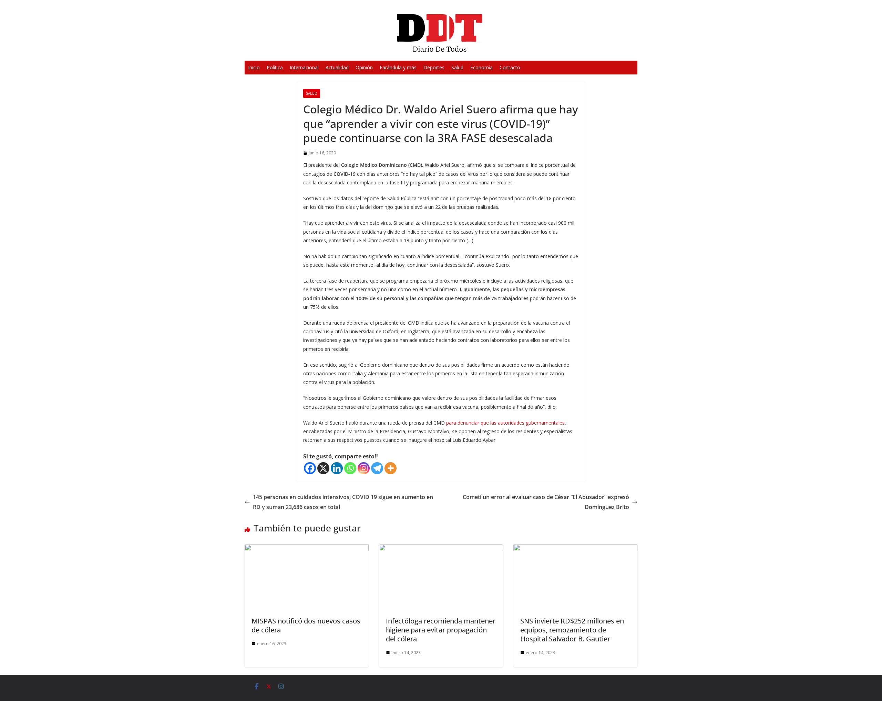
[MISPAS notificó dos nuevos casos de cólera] (307, 549)
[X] (323, 468)
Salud (457, 67)
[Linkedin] (337, 468)
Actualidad (337, 67)
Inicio (254, 67)
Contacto (510, 67)
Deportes (433, 67)
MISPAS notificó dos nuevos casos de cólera (306, 625)
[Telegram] (377, 468)
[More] (390, 468)
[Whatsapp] (350, 468)
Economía (481, 67)
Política (275, 67)
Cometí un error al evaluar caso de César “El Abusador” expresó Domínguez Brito (546, 502)
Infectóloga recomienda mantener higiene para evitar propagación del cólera (440, 629)
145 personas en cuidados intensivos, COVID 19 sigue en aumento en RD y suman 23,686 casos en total (343, 502)
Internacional (304, 67)
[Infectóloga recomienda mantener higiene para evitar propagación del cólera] (441, 549)
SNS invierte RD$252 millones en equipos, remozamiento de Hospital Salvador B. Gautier (572, 629)
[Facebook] (310, 468)
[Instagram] (364, 468)
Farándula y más (398, 67)
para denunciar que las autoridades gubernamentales (505, 422)
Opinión (364, 67)
